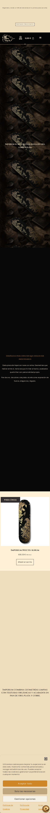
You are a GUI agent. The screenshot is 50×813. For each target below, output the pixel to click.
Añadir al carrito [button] (25, 562)
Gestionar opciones (25, 798)
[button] (45, 758)
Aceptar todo (25, 783)
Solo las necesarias (25, 791)
